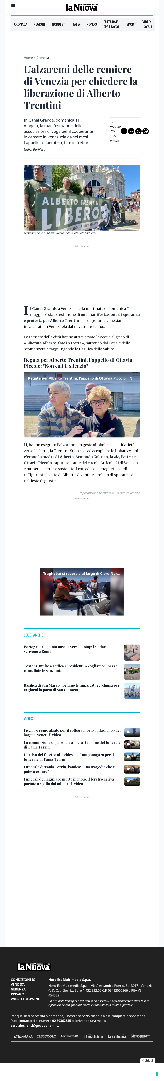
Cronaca (20, 24)
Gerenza (18, 989)
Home (28, 57)
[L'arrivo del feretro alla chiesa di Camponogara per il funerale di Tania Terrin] (132, 757)
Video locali (147, 24)
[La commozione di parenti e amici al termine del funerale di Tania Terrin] (132, 744)
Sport (131, 24)
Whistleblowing (25, 999)
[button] (82, 404)
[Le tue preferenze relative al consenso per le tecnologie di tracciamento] (157, 1074)
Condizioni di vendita (23, 982)
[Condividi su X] (138, 131)
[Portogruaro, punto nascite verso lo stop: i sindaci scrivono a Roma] (132, 653)
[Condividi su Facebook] (124, 131)
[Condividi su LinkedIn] (131, 131)
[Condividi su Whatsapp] (145, 131)
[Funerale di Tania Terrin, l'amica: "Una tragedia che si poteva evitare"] (132, 769)
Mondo (91, 24)
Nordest (58, 24)
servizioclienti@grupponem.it (34, 1025)
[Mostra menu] (13, 5)
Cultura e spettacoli (111, 24)
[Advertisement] (82, 41)
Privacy (17, 994)
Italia (76, 24)
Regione (40, 24)
